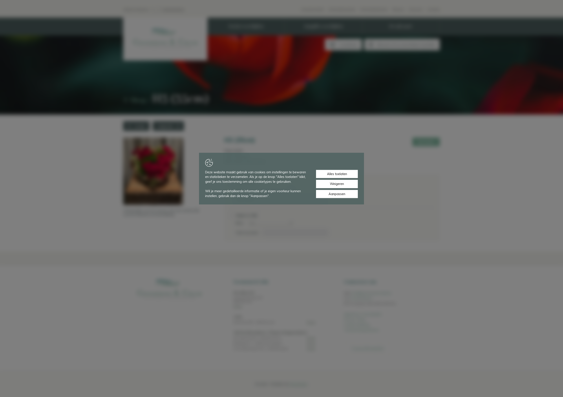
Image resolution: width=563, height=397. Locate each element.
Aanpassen (337, 194)
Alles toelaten (337, 174)
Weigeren (337, 184)
